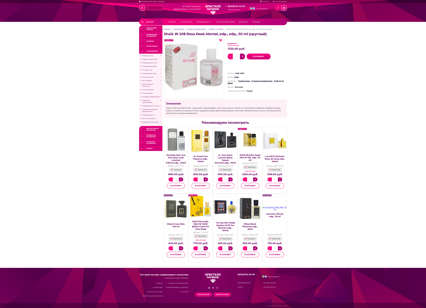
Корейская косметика (151, 136)
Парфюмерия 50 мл (149, 63)
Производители (244, 283)
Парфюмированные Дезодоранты (149, 110)
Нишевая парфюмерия (151, 97)
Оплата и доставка (225, 22)
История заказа (269, 287)
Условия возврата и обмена (176, 287)
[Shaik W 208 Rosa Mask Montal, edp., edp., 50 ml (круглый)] (193, 68)
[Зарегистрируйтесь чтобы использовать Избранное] (220, 40)
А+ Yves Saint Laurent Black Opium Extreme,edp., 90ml (225, 159)
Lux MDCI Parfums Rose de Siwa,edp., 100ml (275, 159)
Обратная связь (222, 294)
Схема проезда (203, 294)
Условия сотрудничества (178, 283)
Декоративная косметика (152, 129)
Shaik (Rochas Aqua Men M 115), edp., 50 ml (250, 157)
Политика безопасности (153, 296)
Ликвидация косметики (151, 35)
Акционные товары (151, 28)
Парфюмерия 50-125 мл (151, 106)
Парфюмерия (152, 51)
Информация (203, 22)
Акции (240, 287)
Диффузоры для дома (150, 122)
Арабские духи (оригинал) (147, 85)
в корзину (258, 56)
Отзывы (256, 22)
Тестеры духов (147, 77)
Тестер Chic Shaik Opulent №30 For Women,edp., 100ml (225, 227)
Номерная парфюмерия (147, 101)
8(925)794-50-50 (236, 6)
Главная (172, 22)
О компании (186, 22)
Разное (149, 148)
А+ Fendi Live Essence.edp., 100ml (200, 159)
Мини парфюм (147, 93)
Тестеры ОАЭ (147, 70)
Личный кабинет (269, 283)
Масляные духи (148, 90)
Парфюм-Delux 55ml (149, 59)
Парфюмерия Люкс (149, 73)
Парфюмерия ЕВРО (149, 66)
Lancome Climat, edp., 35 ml (275, 215)
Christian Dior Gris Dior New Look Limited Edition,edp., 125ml (176, 159)
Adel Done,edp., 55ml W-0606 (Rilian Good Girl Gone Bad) (200, 225)
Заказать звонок (234, 9)
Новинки (150, 41)
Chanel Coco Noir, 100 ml (176, 225)
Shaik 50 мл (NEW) (216, 29)
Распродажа (151, 46)
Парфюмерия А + (148, 115)
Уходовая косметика (151, 142)
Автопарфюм (147, 80)
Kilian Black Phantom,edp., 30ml (250, 226)
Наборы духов (147, 56)
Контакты (243, 22)
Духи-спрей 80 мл (149, 118)
